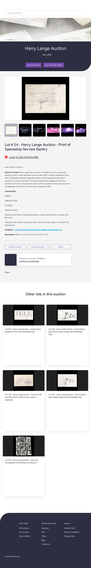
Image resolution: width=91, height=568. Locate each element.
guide (15, 247)
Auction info (33, 65)
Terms (61, 247)
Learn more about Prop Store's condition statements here (38, 229)
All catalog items (53, 65)
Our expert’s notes (14, 167)
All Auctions (24, 528)
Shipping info (37, 247)
